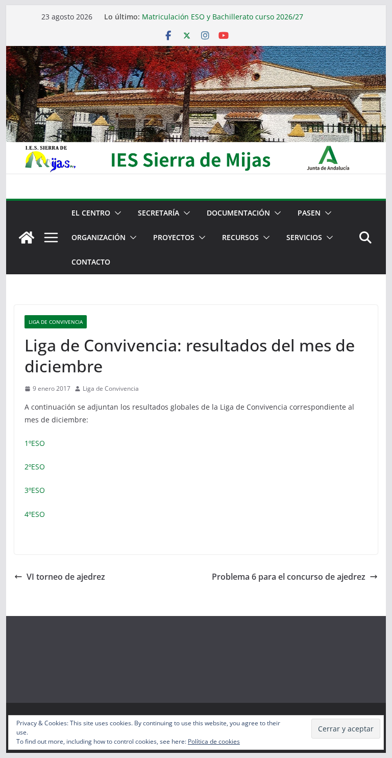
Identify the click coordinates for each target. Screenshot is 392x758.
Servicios (304, 237)
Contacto (90, 262)
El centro (90, 213)
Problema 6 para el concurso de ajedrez (288, 576)
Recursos (240, 237)
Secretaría (158, 213)
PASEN (309, 213)
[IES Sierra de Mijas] (196, 53)
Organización (98, 237)
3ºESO (34, 490)
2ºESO (34, 466)
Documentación (238, 213)
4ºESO (34, 514)
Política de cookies (214, 741)
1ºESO (34, 443)
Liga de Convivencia (56, 321)
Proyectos (173, 237)
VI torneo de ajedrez (66, 576)
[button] (115, 213)
